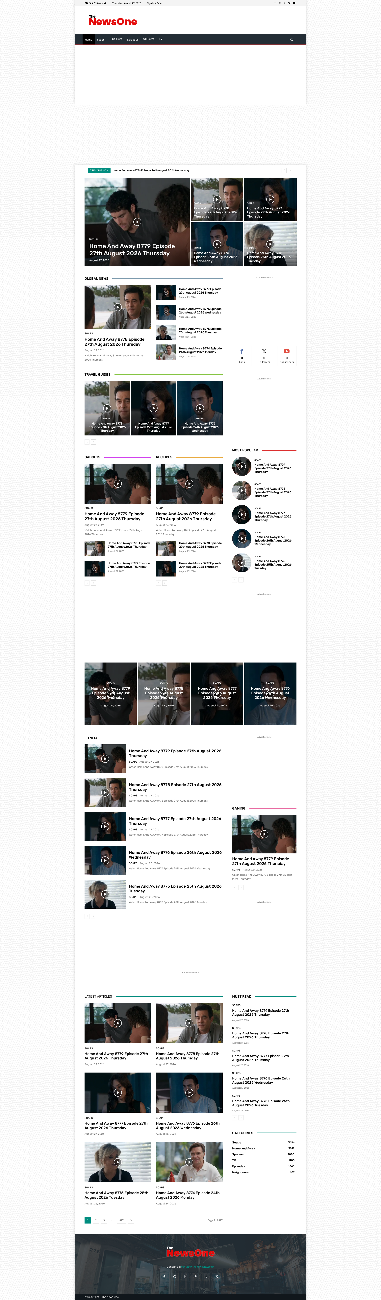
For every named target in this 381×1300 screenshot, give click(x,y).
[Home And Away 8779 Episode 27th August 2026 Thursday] (137, 222)
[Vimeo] (289, 3)
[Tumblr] (206, 1276)
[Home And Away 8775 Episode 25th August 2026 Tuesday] (270, 244)
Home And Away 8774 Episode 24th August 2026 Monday (200, 350)
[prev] (284, 170)
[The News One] (113, 20)
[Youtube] (294, 3)
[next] (290, 170)
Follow (264, 349)
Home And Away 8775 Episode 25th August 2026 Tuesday (200, 330)
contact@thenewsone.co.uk (197, 1266)
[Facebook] (275, 3)
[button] (291, 39)
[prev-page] (87, 442)
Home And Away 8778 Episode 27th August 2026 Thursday (114, 342)
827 (121, 1220)
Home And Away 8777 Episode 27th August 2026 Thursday (200, 290)
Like (242, 349)
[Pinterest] (196, 1276)
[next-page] (93, 442)
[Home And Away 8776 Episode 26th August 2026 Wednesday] (217, 244)
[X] (284, 3)
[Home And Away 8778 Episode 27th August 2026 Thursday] (217, 199)
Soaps (93, 239)
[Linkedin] (185, 1276)
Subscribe (287, 349)
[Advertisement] (223, 20)
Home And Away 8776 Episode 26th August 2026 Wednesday (200, 310)
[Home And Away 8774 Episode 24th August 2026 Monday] (166, 352)
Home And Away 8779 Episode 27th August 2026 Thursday (153, 170)
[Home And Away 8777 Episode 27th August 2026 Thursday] (270, 199)
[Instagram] (279, 3)
